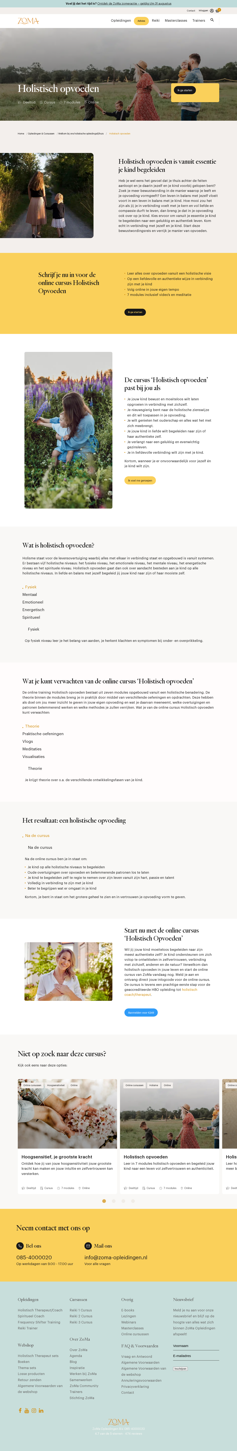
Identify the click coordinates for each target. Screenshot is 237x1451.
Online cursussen (135, 1334)
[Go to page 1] (104, 1201)
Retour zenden (29, 1380)
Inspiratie (77, 1368)
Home (21, 134)
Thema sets (27, 1368)
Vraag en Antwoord (136, 1356)
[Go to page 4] (133, 1201)
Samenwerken (81, 1380)
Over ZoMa (78, 1350)
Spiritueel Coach (31, 1316)
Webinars (128, 1322)
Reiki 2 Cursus (81, 1316)
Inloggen (203, 10)
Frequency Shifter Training (39, 1322)
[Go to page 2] (114, 1201)
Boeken (23, 1361)
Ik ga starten (185, 90)
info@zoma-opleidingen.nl (115, 1257)
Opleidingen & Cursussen (41, 134)
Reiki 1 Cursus (81, 1310)
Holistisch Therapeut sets (38, 1356)
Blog (73, 1361)
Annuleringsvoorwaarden (141, 1380)
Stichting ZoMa (82, 1398)
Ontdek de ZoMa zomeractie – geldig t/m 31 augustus (134, 3)
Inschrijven (180, 1368)
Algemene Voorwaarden (140, 1362)
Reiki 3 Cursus (81, 1322)
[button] (212, 20)
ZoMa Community (84, 1386)
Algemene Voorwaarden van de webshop (40, 1389)
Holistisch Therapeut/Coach (40, 1310)
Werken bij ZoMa (83, 1374)
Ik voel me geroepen (140, 480)
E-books (127, 1310)
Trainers (76, 1392)
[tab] (118, 589)
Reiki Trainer (28, 1328)
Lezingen (128, 1316)
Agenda (76, 1356)
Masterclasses (132, 1328)
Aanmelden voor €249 (141, 1012)
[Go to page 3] (123, 1201)
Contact (191, 11)
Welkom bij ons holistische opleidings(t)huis (81, 134)
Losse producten (31, 1374)
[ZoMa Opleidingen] (28, 21)
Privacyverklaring (135, 1386)
